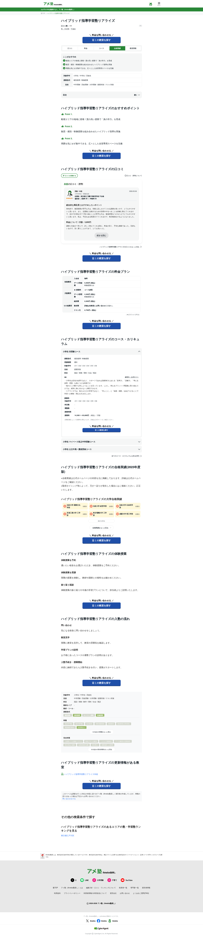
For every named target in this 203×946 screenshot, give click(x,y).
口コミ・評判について (134, 176)
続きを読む (101, 235)
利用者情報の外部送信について (95, 893)
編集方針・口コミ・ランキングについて (101, 887)
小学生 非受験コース (71, 351)
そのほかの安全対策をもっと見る (101, 749)
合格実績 (117, 48)
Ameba (93, 921)
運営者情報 (146, 887)
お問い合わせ (125, 893)
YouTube (129, 880)
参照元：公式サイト (132, 377)
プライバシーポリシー (72, 893)
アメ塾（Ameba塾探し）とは (72, 887)
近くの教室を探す (101, 39)
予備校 (73, 29)
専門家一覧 (135, 887)
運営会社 (113, 893)
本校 (66, 183)
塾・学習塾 (65, 29)
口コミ (70, 48)
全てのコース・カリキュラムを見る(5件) (125, 456)
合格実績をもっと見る (100, 528)
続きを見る (101, 521)
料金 (85, 48)
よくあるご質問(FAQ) (141, 893)
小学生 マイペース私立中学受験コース (79, 441)
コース (101, 48)
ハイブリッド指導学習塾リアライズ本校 (81, 774)
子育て (114, 880)
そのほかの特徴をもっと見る (101, 732)
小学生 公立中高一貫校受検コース (77, 449)
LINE (87, 880)
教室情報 (133, 48)
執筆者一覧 (123, 887)
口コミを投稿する (70, 176)
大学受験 (100, 880)
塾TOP (43, 13)
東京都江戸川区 (67, 835)
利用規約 (57, 893)
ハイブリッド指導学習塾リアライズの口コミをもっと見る (119, 247)
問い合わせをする (69, 798)
